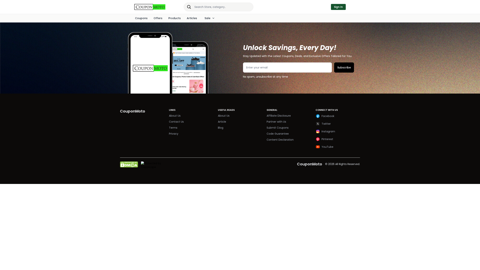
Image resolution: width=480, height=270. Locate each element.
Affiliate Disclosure (279, 116)
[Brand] (153, 7)
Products (174, 18)
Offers (158, 18)
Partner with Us (276, 122)
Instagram (328, 131)
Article (222, 122)
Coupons (141, 18)
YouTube (327, 147)
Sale (207, 18)
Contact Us (176, 122)
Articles (192, 18)
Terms (173, 128)
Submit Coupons (278, 128)
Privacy (173, 134)
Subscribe (344, 67)
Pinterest (327, 139)
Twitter (326, 124)
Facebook (328, 116)
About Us (175, 116)
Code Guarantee (278, 134)
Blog (220, 128)
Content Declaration (280, 140)
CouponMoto (309, 164)
